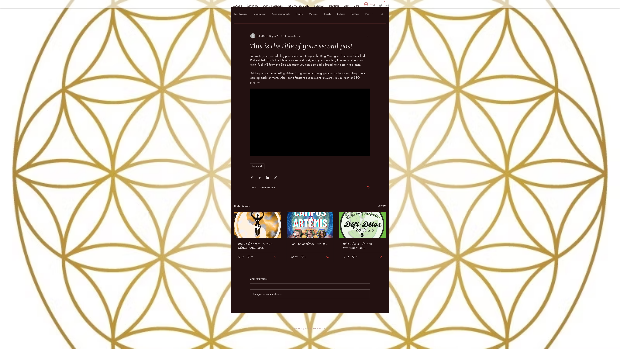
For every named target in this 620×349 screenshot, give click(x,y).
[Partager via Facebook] (251, 177)
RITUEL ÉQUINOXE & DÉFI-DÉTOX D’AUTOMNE (255, 246)
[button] (384, 1)
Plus (367, 13)
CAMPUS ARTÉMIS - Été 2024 (309, 244)
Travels (327, 13)
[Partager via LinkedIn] (267, 177)
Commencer (260, 13)
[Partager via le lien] (275, 177)
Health (299, 13)
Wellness (313, 13)
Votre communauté (281, 13)
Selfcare (341, 13)
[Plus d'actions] (368, 36)
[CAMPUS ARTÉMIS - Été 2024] (310, 225)
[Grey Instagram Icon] (387, 6)
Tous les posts (240, 13)
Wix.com (326, 328)
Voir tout (382, 205)
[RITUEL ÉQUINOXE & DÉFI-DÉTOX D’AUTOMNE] (257, 225)
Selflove (355, 13)
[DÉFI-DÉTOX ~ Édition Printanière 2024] (362, 225)
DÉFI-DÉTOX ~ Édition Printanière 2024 (357, 246)
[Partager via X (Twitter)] (259, 177)
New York (257, 166)
